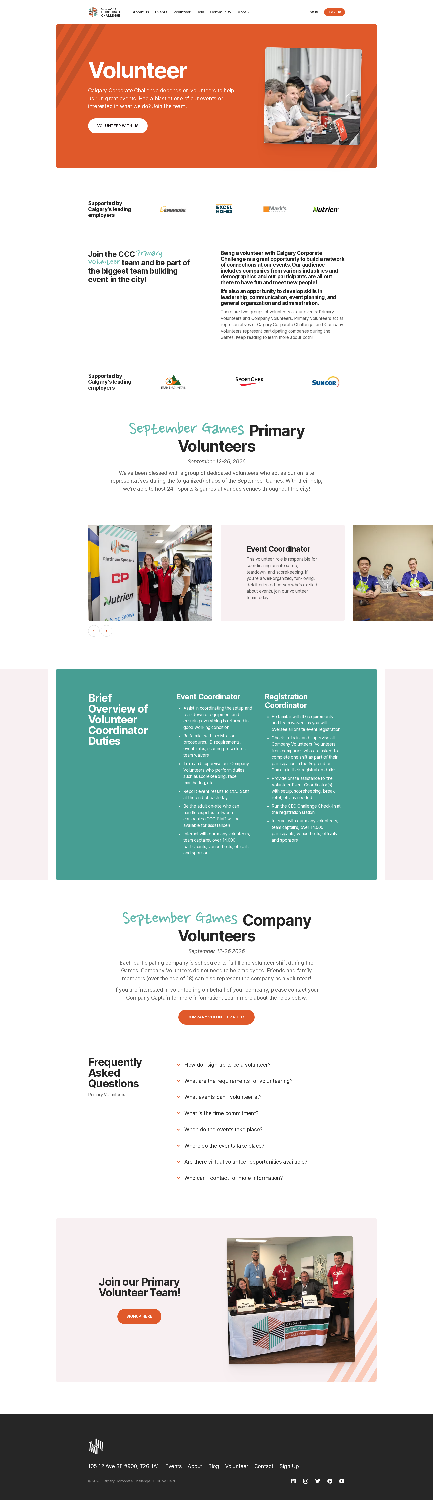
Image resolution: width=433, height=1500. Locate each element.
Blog (213, 1466)
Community (220, 12)
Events (161, 12)
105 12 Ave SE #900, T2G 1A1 (123, 1466)
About (195, 1466)
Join (200, 12)
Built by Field (164, 1481)
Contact (263, 1466)
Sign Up (289, 1466)
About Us (141, 12)
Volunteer (182, 12)
